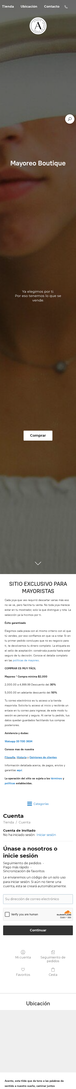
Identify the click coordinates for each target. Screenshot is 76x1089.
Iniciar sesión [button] (46, 835)
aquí (19, 770)
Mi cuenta (23, 957)
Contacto (51, 6)
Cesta (53, 975)
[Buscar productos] (69, 119)
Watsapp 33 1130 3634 (18, 741)
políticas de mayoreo (26, 660)
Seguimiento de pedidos (53, 959)
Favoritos (23, 975)
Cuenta (24, 822)
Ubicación (29, 6)
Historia (22, 757)
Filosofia (10, 757)
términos (56, 778)
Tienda (8, 822)
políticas (10, 783)
